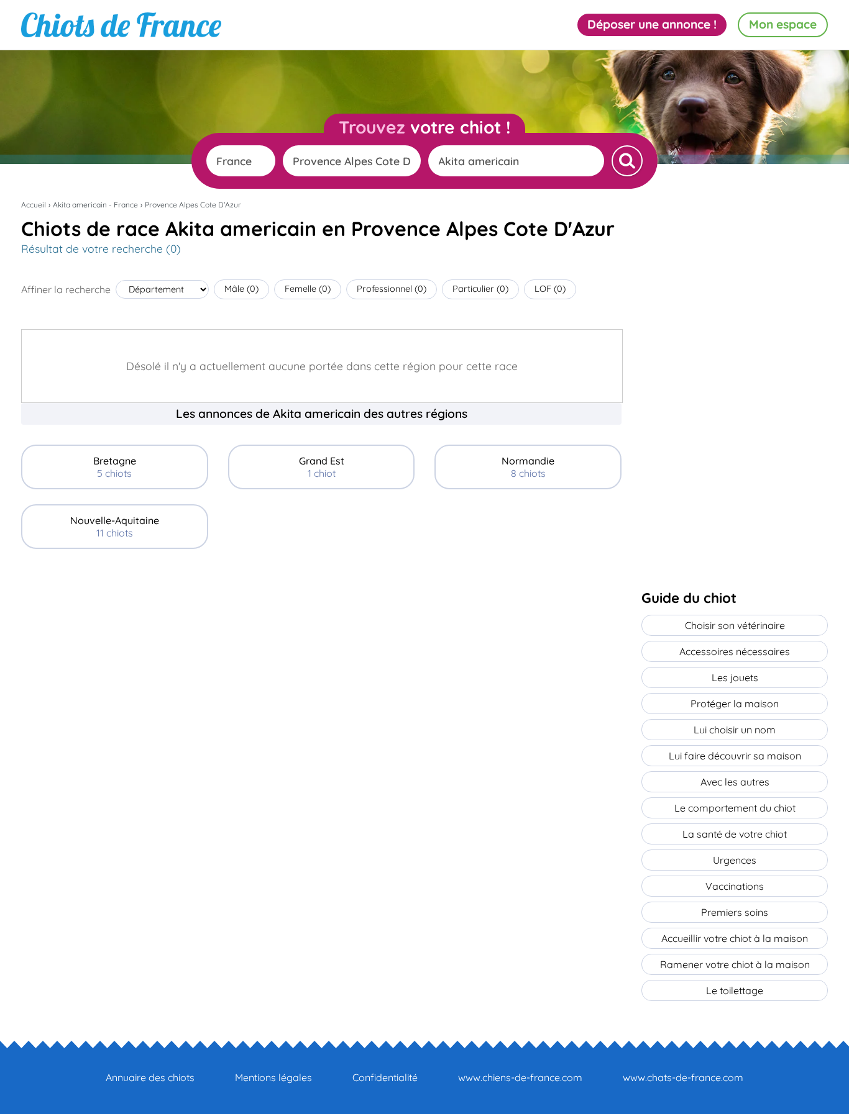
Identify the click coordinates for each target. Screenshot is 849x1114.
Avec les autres (734, 782)
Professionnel (391, 288)
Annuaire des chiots (150, 1077)
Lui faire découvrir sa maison (735, 755)
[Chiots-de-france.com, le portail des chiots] (121, 24)
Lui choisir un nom (735, 729)
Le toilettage (734, 990)
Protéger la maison (735, 703)
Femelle (308, 288)
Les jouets (735, 677)
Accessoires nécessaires (734, 651)
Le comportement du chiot (735, 808)
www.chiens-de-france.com (520, 1077)
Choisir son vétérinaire (735, 625)
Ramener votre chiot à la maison (735, 964)
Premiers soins (734, 912)
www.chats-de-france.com (683, 1077)
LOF (550, 288)
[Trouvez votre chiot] (627, 160)
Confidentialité (385, 1077)
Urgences (734, 860)
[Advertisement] (321, 651)
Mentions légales (273, 1077)
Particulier (480, 288)
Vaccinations (734, 886)
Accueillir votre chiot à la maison (734, 938)
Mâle (241, 288)
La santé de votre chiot (734, 834)
